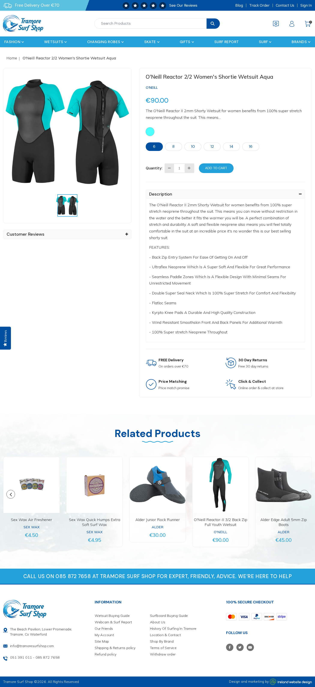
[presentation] (67, 205)
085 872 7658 (48, 657)
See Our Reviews (183, 5)
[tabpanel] (67, 132)
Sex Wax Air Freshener (31, 519)
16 (250, 146)
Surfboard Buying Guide (169, 615)
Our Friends (104, 628)
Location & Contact (165, 635)
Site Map (102, 641)
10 (193, 146)
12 (212, 146)
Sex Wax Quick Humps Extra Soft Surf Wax (94, 522)
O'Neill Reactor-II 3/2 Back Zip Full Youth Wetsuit (220, 522)
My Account (104, 635)
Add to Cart (216, 168)
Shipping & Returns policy (115, 648)
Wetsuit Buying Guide (112, 615)
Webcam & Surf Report (113, 622)
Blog (239, 5)
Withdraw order (163, 654)
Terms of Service (163, 648)
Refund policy (105, 654)
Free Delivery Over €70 (37, 5)
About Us (157, 622)
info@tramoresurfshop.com (32, 646)
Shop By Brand (162, 641)
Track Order (259, 5)
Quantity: (154, 168)
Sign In (306, 5)
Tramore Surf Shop (18, 681)
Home (11, 58)
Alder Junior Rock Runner (157, 519)
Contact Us (285, 5)
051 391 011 (21, 657)
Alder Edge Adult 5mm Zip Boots (283, 522)
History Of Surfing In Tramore (173, 628)
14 (231, 146)
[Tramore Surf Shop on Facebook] (229, 647)
